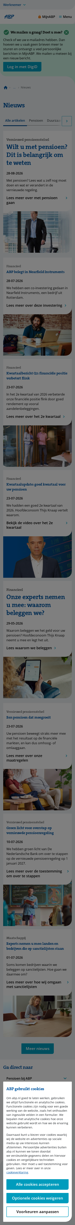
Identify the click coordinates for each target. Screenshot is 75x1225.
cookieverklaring (17, 1172)
